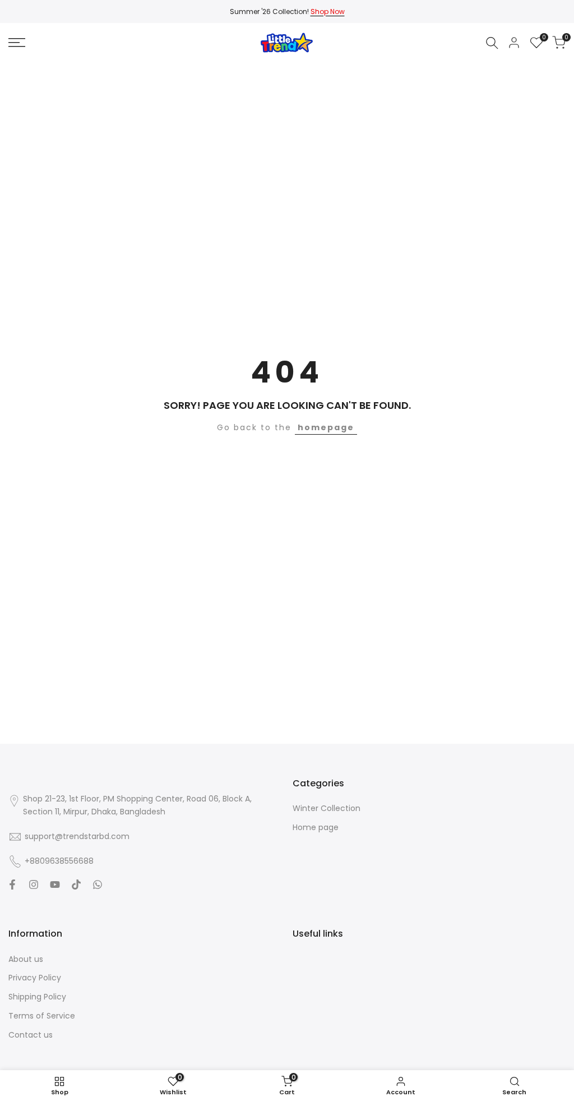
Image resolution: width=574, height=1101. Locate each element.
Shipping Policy (37, 996)
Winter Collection (326, 808)
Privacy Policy (34, 977)
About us (25, 959)
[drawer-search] (492, 42)
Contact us (30, 1034)
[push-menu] (16, 42)
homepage (326, 427)
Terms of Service (41, 1015)
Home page (316, 827)
